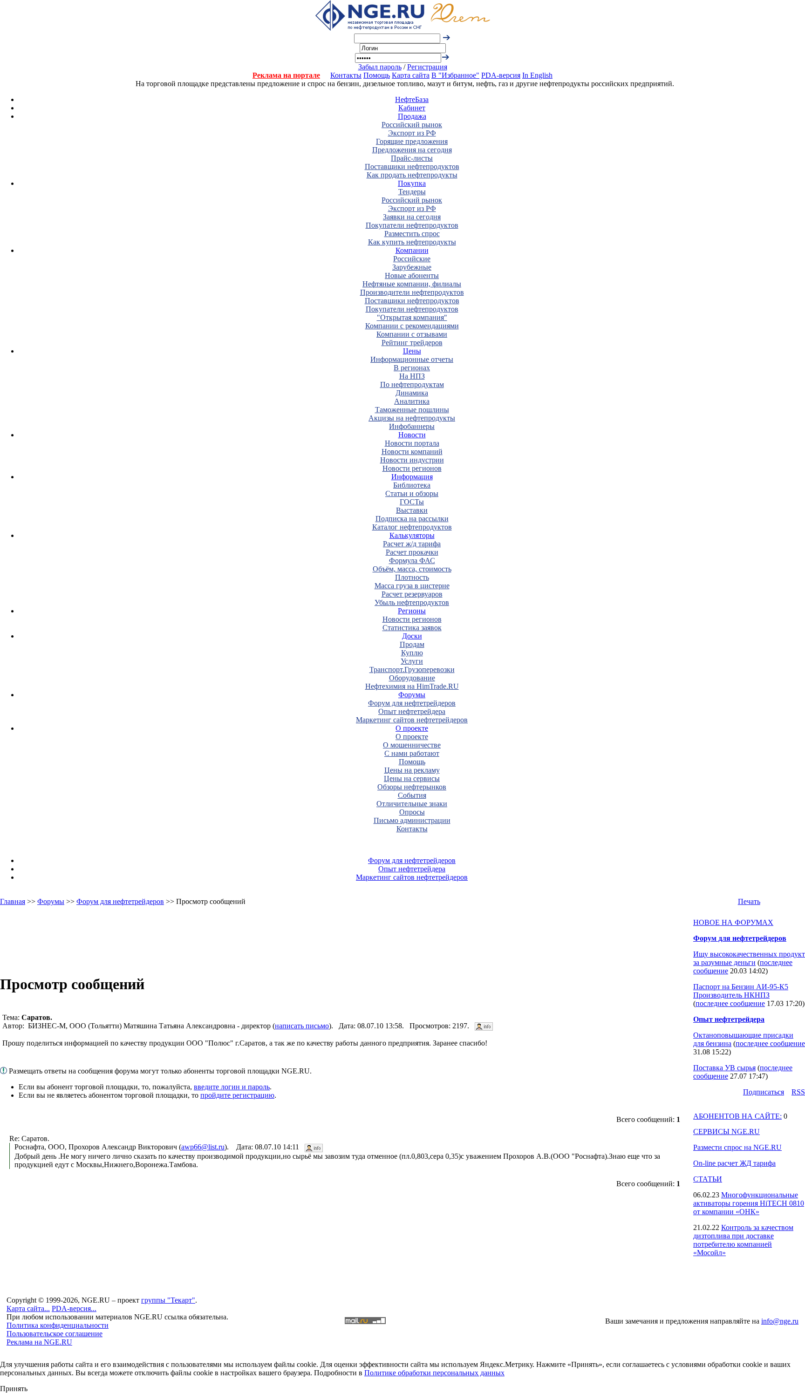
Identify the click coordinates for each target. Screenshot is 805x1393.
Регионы (412, 611)
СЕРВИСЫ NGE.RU (726, 1131)
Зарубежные (411, 267)
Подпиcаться (763, 1092)
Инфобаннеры (412, 426)
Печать (749, 901)
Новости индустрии (412, 460)
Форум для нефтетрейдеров (412, 703)
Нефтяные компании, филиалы (411, 284)
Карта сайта (411, 75)
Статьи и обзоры (411, 493)
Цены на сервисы (412, 778)
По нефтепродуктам (412, 384)
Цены (412, 351)
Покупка (412, 183)
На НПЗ (412, 376)
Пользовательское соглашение (54, 1334)
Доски (412, 636)
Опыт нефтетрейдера (411, 711)
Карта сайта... (28, 1308)
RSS (798, 1092)
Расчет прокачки (412, 552)
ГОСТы (412, 502)
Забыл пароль (380, 67)
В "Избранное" (455, 75)
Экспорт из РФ (412, 133)
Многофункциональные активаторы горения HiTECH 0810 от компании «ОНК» (748, 1203)
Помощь (376, 75)
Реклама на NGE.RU (39, 1342)
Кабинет (411, 108)
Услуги (412, 661)
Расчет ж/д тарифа (412, 544)
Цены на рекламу (412, 770)
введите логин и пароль (232, 1087)
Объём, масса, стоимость (412, 569)
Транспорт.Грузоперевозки (412, 669)
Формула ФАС (412, 560)
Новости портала (412, 443)
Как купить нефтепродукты (412, 242)
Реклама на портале (286, 75)
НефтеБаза (412, 99)
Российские (411, 259)
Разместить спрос (412, 234)
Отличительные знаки (411, 804)
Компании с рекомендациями (412, 326)
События (412, 795)
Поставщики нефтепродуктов (412, 166)
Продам (412, 644)
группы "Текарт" (168, 1300)
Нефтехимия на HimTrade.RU (412, 686)
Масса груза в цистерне (412, 586)
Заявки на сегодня (412, 217)
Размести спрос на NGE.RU (737, 1147)
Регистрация (427, 67)
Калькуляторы (412, 535)
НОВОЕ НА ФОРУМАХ (733, 922)
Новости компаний (412, 451)
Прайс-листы (412, 158)
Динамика (412, 393)
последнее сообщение (730, 1003)
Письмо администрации (412, 820)
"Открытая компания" (412, 317)
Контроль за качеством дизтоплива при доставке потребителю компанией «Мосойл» (743, 1240)
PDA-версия (500, 75)
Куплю (412, 653)
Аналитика (412, 401)
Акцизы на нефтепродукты (411, 418)
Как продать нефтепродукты (412, 175)
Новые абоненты (412, 275)
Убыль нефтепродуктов (412, 602)
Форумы (411, 695)
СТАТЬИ (707, 1179)
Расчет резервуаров (412, 594)
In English (537, 75)
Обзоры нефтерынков (411, 787)
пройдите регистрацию (237, 1095)
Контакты (346, 75)
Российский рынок (412, 125)
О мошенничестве (412, 745)
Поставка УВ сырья (724, 1068)
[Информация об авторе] (484, 1026)
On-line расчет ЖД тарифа (734, 1163)
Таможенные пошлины (412, 410)
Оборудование (412, 678)
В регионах (412, 368)
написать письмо (302, 1026)
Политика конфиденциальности (58, 1325)
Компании (412, 250)
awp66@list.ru (203, 1147)
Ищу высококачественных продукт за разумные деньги (749, 958)
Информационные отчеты (411, 359)
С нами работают (411, 753)
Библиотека (411, 485)
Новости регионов (412, 468)
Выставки (412, 510)
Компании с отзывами (411, 334)
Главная (12, 901)
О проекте (412, 728)
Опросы (412, 812)
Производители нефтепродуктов (412, 292)
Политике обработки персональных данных (434, 1373)
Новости (412, 435)
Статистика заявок (412, 628)
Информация (412, 477)
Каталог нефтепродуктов (412, 527)
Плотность (412, 577)
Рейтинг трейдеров (412, 343)
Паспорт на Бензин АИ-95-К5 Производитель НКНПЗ (740, 991)
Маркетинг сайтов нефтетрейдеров (412, 720)
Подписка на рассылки (412, 519)
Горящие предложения (412, 141)
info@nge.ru (779, 1321)
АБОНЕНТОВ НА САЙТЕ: (737, 1116)
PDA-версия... (74, 1308)
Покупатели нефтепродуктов (412, 225)
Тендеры (412, 192)
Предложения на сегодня (412, 150)
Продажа (412, 116)
